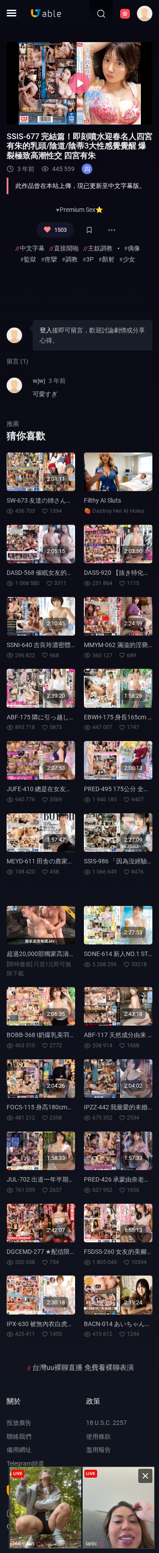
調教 (71, 259)
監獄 (30, 259)
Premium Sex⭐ (81, 209)
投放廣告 (19, 1422)
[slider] (37, 115)
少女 (129, 259)
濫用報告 (98, 1449)
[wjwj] (14, 391)
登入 (46, 330)
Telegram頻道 (25, 1463)
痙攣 (51, 259)
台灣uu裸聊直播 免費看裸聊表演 (83, 1367)
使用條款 (98, 1436)
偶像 (134, 248)
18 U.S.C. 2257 (106, 1422)
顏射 (108, 259)
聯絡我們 (19, 1436)
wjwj (39, 380)
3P (90, 259)
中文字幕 (32, 248)
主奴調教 (100, 248)
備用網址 (19, 1449)
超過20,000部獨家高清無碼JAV (49, 953)
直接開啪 (66, 248)
